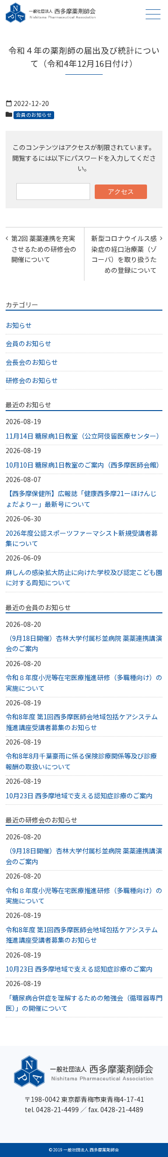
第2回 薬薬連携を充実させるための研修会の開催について (44, 249)
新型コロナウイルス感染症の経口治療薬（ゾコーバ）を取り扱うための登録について (124, 254)
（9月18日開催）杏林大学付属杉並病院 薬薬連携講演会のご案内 (84, 643)
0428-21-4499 (57, 1109)
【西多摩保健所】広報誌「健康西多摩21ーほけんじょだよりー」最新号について (81, 498)
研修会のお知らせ (32, 380)
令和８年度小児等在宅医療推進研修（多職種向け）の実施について (84, 682)
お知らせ (19, 325)
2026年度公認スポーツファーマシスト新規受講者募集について (82, 538)
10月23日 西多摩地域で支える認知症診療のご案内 (79, 795)
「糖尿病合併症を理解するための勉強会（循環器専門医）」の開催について (84, 1003)
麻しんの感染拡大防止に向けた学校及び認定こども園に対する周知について (84, 577)
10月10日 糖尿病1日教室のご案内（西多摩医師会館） (84, 464)
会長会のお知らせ (32, 362)
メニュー (153, 14)
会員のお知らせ (34, 114)
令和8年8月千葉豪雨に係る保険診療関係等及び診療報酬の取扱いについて (81, 761)
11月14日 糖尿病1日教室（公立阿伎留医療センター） (84, 435)
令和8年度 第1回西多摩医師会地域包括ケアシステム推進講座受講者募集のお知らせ (82, 721)
